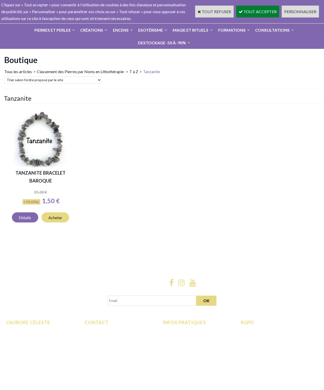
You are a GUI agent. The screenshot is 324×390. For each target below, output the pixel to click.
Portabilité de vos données (264, 350)
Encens (121, 30)
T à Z (133, 71)
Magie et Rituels (190, 30)
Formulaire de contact (104, 329)
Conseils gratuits (20, 350)
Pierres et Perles (52, 30)
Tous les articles (18, 71)
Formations (232, 30)
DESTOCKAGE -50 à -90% (162, 42)
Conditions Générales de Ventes (190, 343)
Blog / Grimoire (19, 357)
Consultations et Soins (25, 336)
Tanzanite (151, 71)
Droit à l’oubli (252, 343)
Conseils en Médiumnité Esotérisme (115, 350)
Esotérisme (150, 30)
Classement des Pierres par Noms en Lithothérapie (81, 71)
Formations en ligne (23, 329)
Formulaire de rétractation (263, 329)
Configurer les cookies (260, 357)
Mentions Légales (178, 350)
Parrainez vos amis (22, 364)
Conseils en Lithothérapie (106, 343)
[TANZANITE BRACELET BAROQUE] (40, 165)
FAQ (89, 336)
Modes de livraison (179, 329)
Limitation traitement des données (270, 336)
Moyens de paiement (181, 336)
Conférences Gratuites (26, 343)
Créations (91, 30)
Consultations (272, 30)
